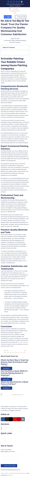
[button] (8, 17)
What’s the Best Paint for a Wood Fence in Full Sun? (14, 383)
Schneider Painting (23, 342)
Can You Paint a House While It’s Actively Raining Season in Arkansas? (14, 373)
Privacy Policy (4, 473)
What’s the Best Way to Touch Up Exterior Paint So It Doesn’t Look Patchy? (14, 362)
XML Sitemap (22, 473)
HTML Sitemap (14, 473)
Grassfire (10, 475)
